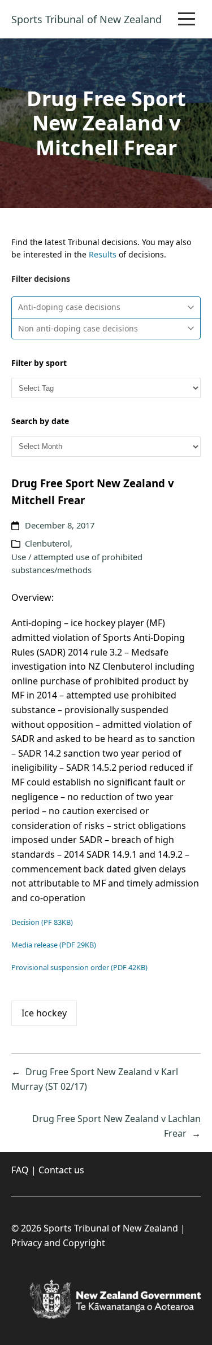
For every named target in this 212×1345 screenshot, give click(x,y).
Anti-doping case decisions (69, 307)
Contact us (61, 1170)
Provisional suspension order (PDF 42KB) (79, 967)
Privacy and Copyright (58, 1243)
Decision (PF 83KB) (42, 922)
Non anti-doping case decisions (78, 328)
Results (102, 254)
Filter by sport (39, 362)
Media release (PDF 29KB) (53, 945)
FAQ (20, 1170)
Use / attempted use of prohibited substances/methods (76, 563)
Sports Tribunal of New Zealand (86, 19)
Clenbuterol (47, 543)
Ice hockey (44, 1013)
